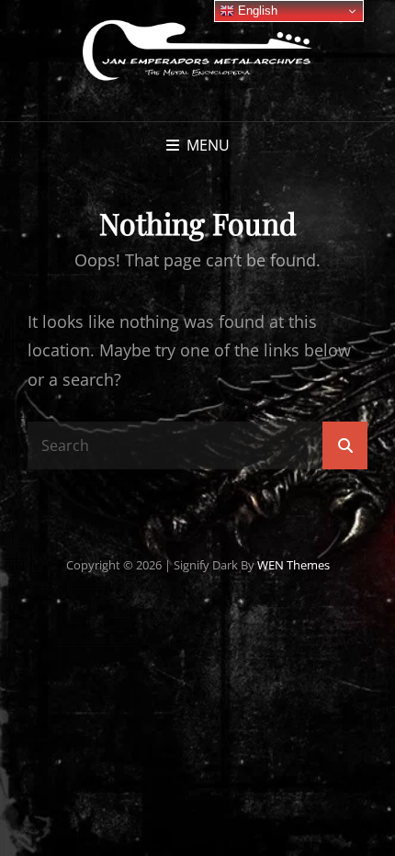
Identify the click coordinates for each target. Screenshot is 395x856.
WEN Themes (293, 565)
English (255, 10)
